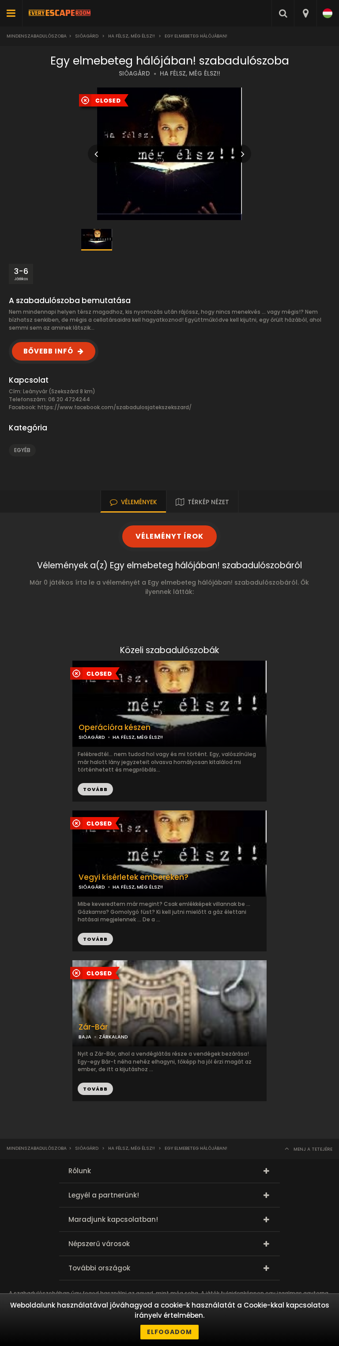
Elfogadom (169, 1331)
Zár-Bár (93, 1027)
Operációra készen (115, 727)
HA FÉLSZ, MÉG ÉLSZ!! (190, 73)
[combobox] (305, 13)
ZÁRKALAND (113, 1036)
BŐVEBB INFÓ (48, 351)
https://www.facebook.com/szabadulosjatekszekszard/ (115, 407)
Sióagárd (86, 36)
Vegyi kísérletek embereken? (133, 877)
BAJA (85, 1036)
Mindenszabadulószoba (37, 36)
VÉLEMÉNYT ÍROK (169, 536)
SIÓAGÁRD (134, 73)
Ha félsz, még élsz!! (131, 36)
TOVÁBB (95, 789)
